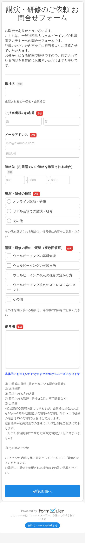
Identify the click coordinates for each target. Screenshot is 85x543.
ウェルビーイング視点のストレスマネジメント (44, 287)
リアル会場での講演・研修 (33, 211)
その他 (18, 220)
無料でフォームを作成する (42, 525)
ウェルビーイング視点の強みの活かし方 (42, 275)
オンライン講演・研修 (29, 201)
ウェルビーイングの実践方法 (34, 265)
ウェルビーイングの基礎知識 (34, 255)
